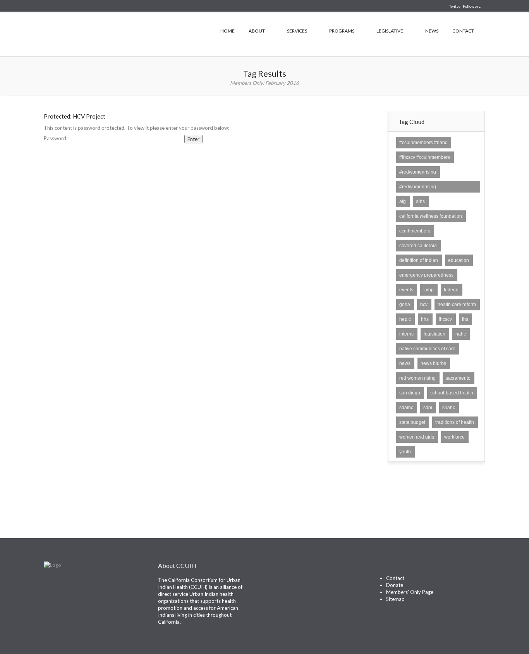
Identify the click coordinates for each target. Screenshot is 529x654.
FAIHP (428, 290)
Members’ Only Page (409, 592)
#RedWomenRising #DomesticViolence (419, 190)
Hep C (405, 319)
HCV (424, 304)
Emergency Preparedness (426, 275)
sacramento (458, 378)
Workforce (454, 437)
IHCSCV (445, 319)
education (458, 260)
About (257, 31)
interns (406, 334)
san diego (409, 393)
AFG (402, 201)
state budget (412, 422)
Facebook (289, 583)
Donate (394, 585)
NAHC (460, 334)
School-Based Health (451, 393)
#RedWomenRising (417, 172)
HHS (425, 319)
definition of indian (418, 260)
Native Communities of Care (427, 348)
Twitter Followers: (465, 6)
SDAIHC (406, 407)
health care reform (457, 304)
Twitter (275, 583)
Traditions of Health (454, 422)
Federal (451, 290)
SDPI (427, 407)
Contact (463, 31)
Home (227, 31)
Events (406, 290)
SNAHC (448, 407)
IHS (465, 319)
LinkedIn (303, 583)
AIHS (420, 201)
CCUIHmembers (414, 231)
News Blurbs (433, 363)
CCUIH (121, 33)
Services (297, 31)
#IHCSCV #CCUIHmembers (424, 157)
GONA (404, 304)
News (431, 31)
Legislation (434, 334)
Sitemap (395, 599)
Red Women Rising (417, 378)
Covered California (418, 245)
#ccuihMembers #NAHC (423, 142)
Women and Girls (416, 437)
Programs (341, 31)
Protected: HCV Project (74, 116)
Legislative (389, 31)
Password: (56, 138)
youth (405, 451)
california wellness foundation (430, 216)
